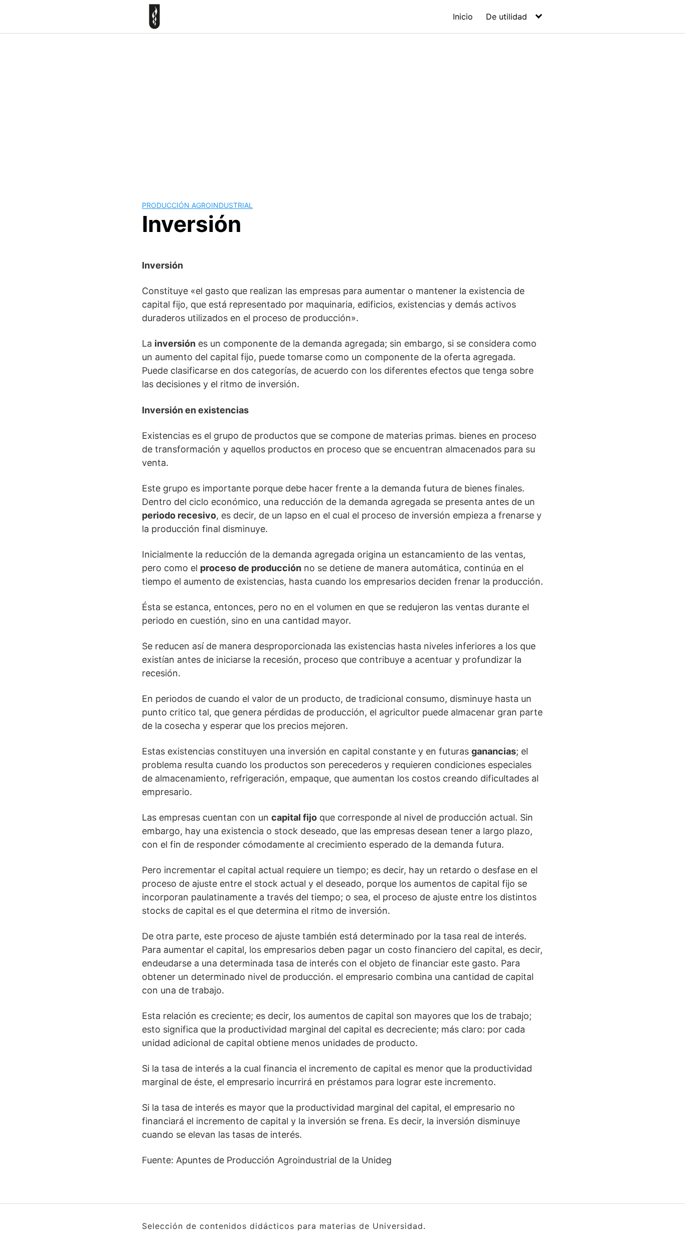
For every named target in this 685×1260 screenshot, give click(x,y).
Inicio (463, 17)
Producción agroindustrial (197, 205)
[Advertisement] (342, 109)
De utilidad (506, 17)
